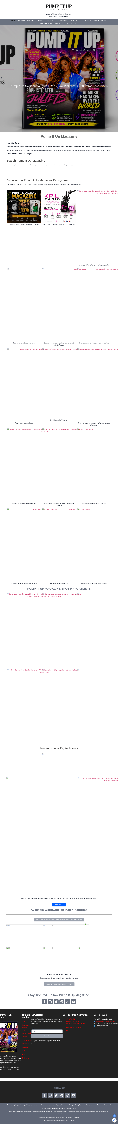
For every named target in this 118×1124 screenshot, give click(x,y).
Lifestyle (50, 21)
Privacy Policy (48, 1120)
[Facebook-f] (44, 1001)
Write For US (70, 1019)
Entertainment (26, 1040)
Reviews (25, 1047)
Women (71, 21)
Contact (72, 1120)
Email (33, 1028)
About (74, 23)
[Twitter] (56, 1001)
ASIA (77, 21)
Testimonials (26, 1058)
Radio (67, 23)
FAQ (67, 1030)
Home (13, 21)
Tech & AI (87, 21)
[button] (1, 78)
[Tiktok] (67, 1001)
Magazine (21, 21)
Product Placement (72, 1021)
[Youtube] (73, 1001)
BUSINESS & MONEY (99, 21)
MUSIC (40, 21)
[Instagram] (50, 1001)
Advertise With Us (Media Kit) (75, 1023)
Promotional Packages (73, 1027)
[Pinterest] (61, 1001)
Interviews (62, 21)
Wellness (30, 21)
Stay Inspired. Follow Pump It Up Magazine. (59, 995)
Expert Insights (46, 23)
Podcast (57, 23)
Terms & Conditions (59, 1120)
